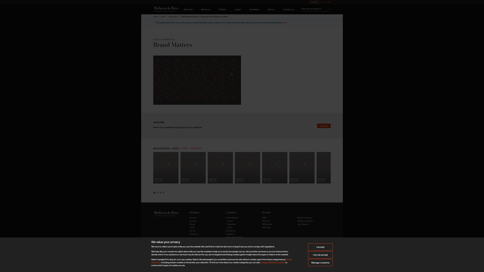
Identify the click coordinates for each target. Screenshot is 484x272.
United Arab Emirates (234, 237)
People (222, 9)
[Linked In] (322, 2)
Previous (195, 148)
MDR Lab (266, 221)
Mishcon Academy (304, 217)
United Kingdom (232, 217)
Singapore (230, 234)
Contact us (288, 9)
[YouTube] (329, 2)
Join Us (192, 230)
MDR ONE (266, 227)
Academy (254, 9)
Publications (173, 16)
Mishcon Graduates (305, 221)
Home (155, 16)
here (285, 22)
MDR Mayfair (267, 224)
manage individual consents (272, 262)
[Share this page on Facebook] (160, 193)
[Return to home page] (165, 9)
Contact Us (194, 234)
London (230, 221)
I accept (320, 247)
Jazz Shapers (302, 224)
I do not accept (320, 254)
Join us (271, 9)
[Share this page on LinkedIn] (154, 193)
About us (205, 9)
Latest (237, 9)
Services (188, 9)
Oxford (229, 227)
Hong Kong (230, 230)
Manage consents (320, 262)
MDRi (264, 217)
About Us (193, 217)
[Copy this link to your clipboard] (163, 193)
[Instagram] (325, 2)
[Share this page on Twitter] (157, 193)
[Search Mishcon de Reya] (316, 9)
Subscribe (314, 2)
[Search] (329, 9)
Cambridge (231, 224)
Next (185, 148)
